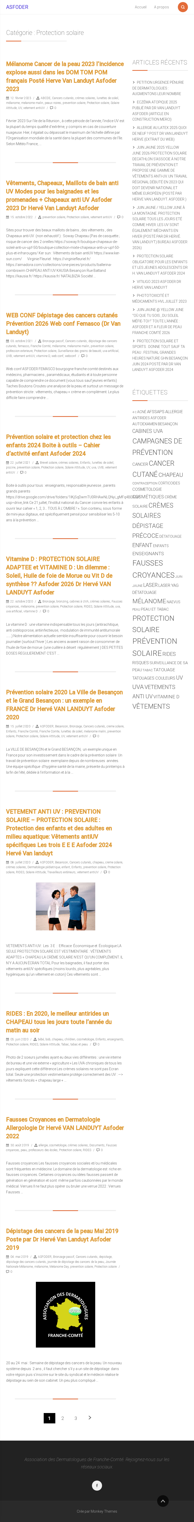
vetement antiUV (34, 108)
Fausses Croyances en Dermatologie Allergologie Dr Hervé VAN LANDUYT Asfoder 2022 (65, 1128)
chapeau (98, 862)
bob (48, 1039)
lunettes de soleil (107, 98)
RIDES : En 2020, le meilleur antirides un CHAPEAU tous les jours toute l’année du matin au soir (59, 1022)
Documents (97, 1145)
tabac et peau (79, 1044)
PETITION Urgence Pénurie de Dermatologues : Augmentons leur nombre (158, 88)
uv (179, 678)
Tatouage (164, 669)
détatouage (170, 536)
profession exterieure (19, 351)
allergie (43, 1145)
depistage (105, 1257)
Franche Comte (49, 731)
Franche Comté (41, 346)
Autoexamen (144, 424)
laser (150, 585)
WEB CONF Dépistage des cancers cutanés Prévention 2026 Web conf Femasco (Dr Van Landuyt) (63, 323)
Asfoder (158, 418)
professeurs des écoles (43, 1150)
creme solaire (115, 726)
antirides (141, 418)
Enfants (85, 462)
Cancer (140, 464)
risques (140, 662)
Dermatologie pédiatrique (44, 867)
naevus (173, 602)
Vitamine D (166, 697)
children (70, 1039)
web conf (57, 356)
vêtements (151, 706)
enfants (161, 546)
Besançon (168, 424)
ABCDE (46, 98)
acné (141, 412)
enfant (66, 867)
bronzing (62, 601)
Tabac (65, 1044)
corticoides (169, 483)
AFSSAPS (155, 411)
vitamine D (43, 356)
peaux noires (53, 103)
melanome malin (32, 103)
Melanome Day (59, 1266)
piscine (10, 467)
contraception (144, 483)
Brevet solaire (48, 462)
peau (24, 1150)
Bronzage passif (53, 341)
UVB (9, 356)
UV (20, 108)
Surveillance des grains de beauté (79, 351)
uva (93, 467)
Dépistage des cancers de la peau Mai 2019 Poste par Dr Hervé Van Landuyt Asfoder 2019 (62, 1239)
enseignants (115, 1039)
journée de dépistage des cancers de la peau (75, 1262)
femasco (23, 346)
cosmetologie (85, 1039)
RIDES (88, 606)
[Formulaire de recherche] (183, 6)
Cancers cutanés (63, 98)
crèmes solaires (85, 98)
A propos (161, 7)
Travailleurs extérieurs (61, 872)
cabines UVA (147, 431)
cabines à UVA (79, 601)
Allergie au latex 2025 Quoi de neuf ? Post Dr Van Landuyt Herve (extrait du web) (160, 133)
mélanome (13, 103)
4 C (134, 412)
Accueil (141, 7)
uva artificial (110, 351)
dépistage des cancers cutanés (26, 1262)
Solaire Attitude (75, 467)
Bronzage (48, 601)
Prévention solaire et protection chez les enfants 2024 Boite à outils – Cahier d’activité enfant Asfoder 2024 (58, 445)
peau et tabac (155, 609)
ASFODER (17, 7)
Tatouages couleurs (153, 678)
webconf (70, 356)
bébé (41, 1039)
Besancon (61, 726)
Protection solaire (98, 103)
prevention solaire (74, 103)
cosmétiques (148, 496)
